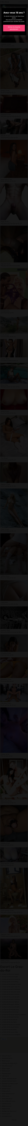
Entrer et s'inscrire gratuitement (14, 28)
